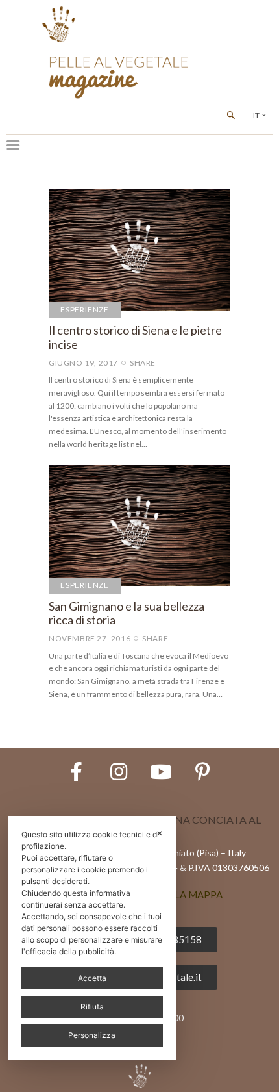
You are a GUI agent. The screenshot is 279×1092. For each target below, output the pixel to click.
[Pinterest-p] (203, 771)
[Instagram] (118, 771)
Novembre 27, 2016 (89, 638)
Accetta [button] (92, 978)
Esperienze (84, 309)
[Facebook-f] (76, 771)
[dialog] (92, 938)
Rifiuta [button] (92, 1006)
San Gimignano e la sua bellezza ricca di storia (126, 614)
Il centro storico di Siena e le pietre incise (135, 337)
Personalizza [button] (91, 1035)
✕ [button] (159, 833)
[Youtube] (160, 771)
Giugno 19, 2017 (83, 363)
